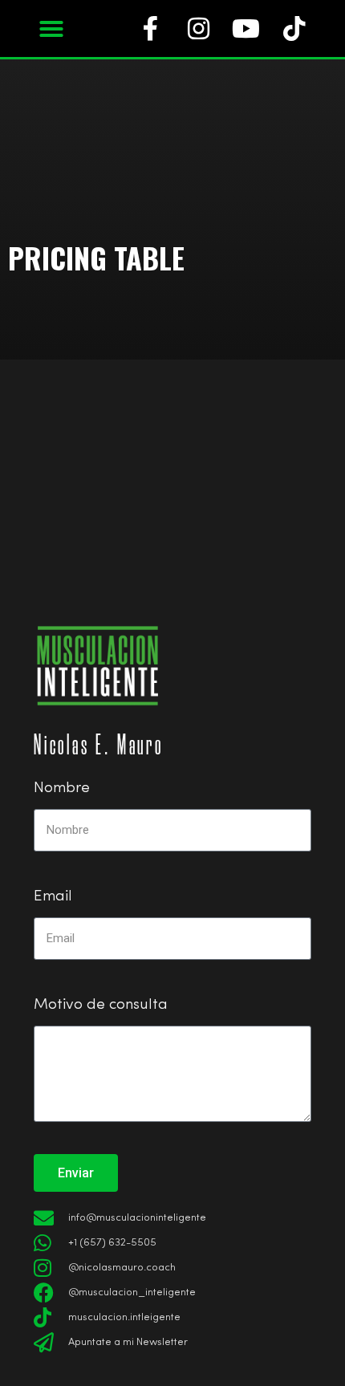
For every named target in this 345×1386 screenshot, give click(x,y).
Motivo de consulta (101, 1005)
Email (53, 896)
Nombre (62, 788)
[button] (51, 29)
